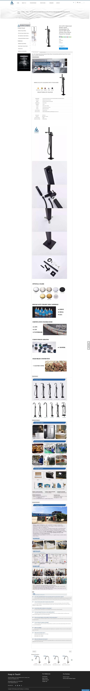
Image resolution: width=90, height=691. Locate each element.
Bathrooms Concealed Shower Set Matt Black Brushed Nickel (66, 664)
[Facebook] (15, 685)
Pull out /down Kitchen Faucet (69, 678)
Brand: (60, 41)
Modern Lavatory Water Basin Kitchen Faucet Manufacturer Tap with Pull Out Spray (38, 664)
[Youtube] (19, 685)
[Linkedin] (17, 685)
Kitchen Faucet (21, 28)
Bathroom (20, 41)
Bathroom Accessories (22, 51)
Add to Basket (64, 48)
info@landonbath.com (14, 682)
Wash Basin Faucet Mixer (23, 46)
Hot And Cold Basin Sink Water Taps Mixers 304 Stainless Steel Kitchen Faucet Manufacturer (47, 664)
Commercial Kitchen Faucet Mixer (24, 38)
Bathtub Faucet (45, 679)
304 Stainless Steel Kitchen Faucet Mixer (24, 35)
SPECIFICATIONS (43, 52)
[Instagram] (21, 685)
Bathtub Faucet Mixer (22, 43)
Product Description (35, 52)
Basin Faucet (45, 678)
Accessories (44, 676)
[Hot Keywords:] (73, 2)
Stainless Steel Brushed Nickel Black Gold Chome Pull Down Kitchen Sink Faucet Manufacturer (57, 664)
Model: (60, 39)
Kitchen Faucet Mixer (22, 30)
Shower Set (20, 48)
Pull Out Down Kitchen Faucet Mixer (24, 33)
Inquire (62, 46)
